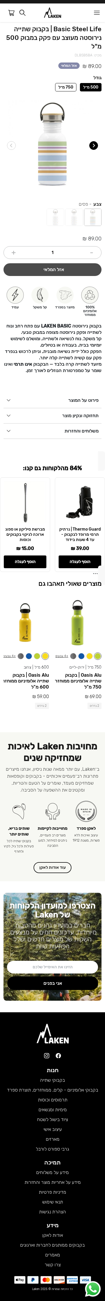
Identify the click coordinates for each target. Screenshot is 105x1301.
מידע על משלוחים (52, 1172)
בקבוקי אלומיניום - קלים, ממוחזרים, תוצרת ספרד (52, 1090)
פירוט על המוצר (83, 400)
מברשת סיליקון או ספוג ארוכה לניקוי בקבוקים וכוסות (25, 534)
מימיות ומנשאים (52, 1109)
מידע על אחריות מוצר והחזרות (52, 1182)
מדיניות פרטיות (52, 1192)
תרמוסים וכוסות (52, 1100)
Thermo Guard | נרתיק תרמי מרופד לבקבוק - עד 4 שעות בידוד (80, 534)
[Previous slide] (11, 145)
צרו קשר (53, 1264)
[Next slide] (93, 145)
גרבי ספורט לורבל (52, 1149)
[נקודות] (74, 217)
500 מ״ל (90, 87)
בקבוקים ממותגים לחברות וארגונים (52, 1245)
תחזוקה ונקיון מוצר (80, 415)
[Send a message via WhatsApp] (93, 1289)
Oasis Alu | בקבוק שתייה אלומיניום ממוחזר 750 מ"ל (78, 681)
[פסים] (93, 217)
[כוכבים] (55, 217)
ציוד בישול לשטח (52, 1119)
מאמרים (52, 1255)
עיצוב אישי (52, 1129)
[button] (22, 12)
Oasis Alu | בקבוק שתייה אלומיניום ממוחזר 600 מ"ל (25, 681)
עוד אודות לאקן (52, 867)
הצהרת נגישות (52, 1211)
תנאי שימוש (52, 1202)
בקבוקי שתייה (52, 1080)
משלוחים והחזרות (81, 431)
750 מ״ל (65, 87)
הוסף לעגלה (80, 561)
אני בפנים (52, 983)
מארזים (53, 1139)
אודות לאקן (52, 1235)
